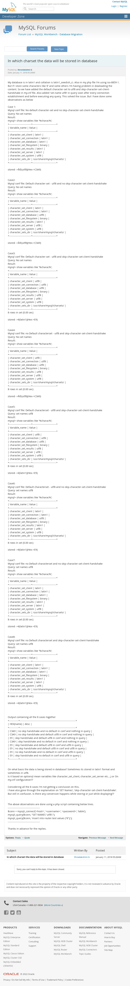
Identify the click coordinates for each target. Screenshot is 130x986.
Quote (27, 838)
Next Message (116, 838)
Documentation (90, 927)
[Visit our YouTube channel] (18, 914)
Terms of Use (38, 980)
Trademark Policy (55, 980)
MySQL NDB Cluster (63, 941)
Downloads (62, 927)
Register (123, 6)
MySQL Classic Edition (13, 953)
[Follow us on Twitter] (12, 914)
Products (10, 927)
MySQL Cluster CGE (12, 957)
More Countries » (53, 905)
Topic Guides (85, 954)
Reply (18, 838)
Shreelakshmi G (82, 857)
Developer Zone (13, 16)
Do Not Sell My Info (21, 980)
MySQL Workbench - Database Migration (58, 34)
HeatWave (8, 933)
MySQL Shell (60, 945)
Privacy (6, 980)
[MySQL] (9, 7)
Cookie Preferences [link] (74, 980)
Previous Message (97, 838)
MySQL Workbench (63, 954)
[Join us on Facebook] (6, 914)
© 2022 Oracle (27, 974)
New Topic (59, 49)
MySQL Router (60, 949)
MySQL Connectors (88, 949)
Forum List (24, 34)
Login (113, 6)
